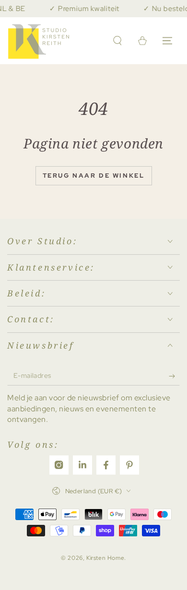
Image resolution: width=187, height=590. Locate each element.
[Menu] (167, 41)
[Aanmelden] (174, 375)
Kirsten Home (105, 558)
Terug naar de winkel (94, 175)
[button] (117, 41)
